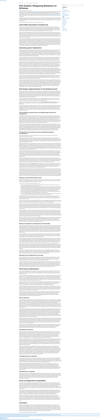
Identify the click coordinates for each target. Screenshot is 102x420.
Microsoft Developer (48, 415)
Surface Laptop (6, 413)
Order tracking (74, 413)
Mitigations (63, 19)
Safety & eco (33, 419)
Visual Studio (90, 415)
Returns (71, 413)
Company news (2, 416)
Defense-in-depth (64, 30)
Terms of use (25, 419)
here (24, 20)
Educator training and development (40, 414)
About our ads (40, 419)
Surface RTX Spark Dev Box (19, 413)
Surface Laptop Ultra (11, 413)
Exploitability (64, 24)
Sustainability (27, 416)
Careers (93, 415)
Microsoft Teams (28, 415)
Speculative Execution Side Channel (55, 15)
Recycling (36, 419)
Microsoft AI (2, 415)
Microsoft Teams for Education (14, 414)
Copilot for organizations (27, 413)
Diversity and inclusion (17, 416)
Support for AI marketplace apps (61, 415)
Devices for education (6, 414)
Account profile (54, 413)
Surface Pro (2, 413)
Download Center (59, 413)
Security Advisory (64, 20)
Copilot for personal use (34, 413)
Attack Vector (64, 23)
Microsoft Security (6, 415)
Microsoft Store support (66, 413)
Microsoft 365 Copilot (35, 415)
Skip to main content (3, 0)
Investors (12, 416)
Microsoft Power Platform (22, 415)
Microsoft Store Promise (87, 413)
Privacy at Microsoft (8, 416)
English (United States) (3, 417)
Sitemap (9, 419)
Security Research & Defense (22, 10)
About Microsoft (96, 415)
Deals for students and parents (51, 414)
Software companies (84, 415)
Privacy (17, 419)
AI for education (58, 414)
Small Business (40, 415)
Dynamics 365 (12, 415)
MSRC (63, 8)
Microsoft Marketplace (77, 415)
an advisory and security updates (37, 11)
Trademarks (29, 419)
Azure (44, 415)
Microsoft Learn (53, 415)
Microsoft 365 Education (23, 414)
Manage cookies (20, 419)
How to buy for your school (31, 414)
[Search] (82, 5)
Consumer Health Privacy (4, 419)
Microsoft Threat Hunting (65, 15)
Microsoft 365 (16, 415)
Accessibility (23, 416)
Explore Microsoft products (42, 413)
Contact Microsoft (13, 419)
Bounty (63, 27)
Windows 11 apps (49, 413)
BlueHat (63, 12)
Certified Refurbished (80, 413)
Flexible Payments (94, 413)
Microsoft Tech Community (70, 415)
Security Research (64, 28)
